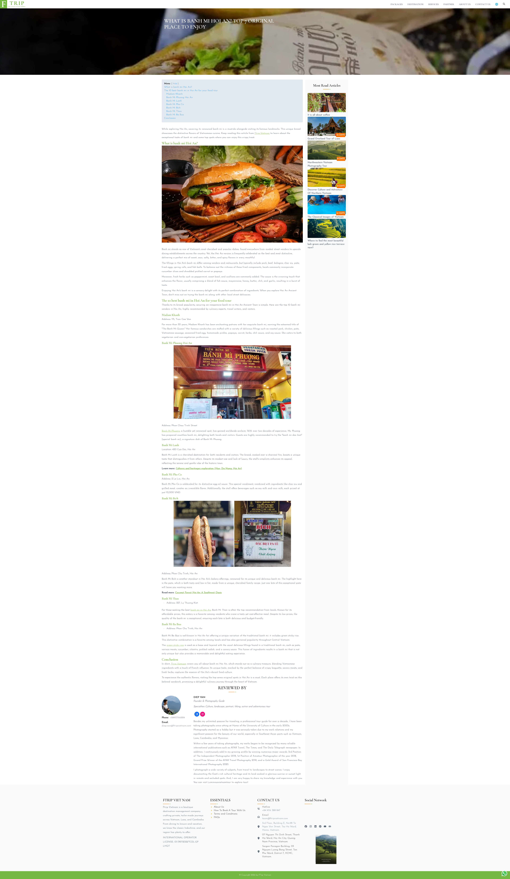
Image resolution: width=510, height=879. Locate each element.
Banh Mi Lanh (174, 101)
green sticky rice (175, 645)
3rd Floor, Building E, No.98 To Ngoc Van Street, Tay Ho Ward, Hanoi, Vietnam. (279, 826)
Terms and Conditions (225, 814)
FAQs (217, 817)
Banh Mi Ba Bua (175, 115)
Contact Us (482, 4)
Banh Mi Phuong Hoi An (179, 97)
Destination (415, 4)
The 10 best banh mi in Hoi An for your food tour (191, 90)
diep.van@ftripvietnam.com (176, 726)
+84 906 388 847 (271, 810)
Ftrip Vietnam (262, 133)
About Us (465, 4)
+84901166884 (177, 718)
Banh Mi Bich (173, 108)
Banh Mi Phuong (171, 431)
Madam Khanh (174, 94)
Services (433, 4)
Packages (397, 4)
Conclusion (170, 118)
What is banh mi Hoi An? (178, 87)
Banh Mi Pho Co (175, 104)
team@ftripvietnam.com (275, 818)
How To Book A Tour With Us (229, 810)
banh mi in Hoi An (200, 610)
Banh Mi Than (174, 111)
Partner (448, 4)
